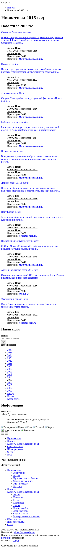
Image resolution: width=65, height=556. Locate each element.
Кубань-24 (24, 294)
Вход (9, 454)
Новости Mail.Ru (28, 235)
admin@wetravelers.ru (24, 532)
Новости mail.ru (27, 323)
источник (6, 537)
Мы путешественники (31, 59)
